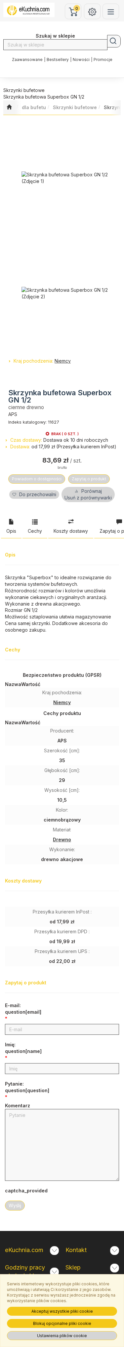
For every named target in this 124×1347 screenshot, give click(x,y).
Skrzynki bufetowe (75, 107)
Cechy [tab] (35, 531)
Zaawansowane (27, 59)
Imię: (23, 1048)
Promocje (103, 59)
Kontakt (76, 1249)
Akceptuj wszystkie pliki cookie (62, 1311)
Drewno (62, 839)
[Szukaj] (114, 41)
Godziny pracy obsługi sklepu (25, 1271)
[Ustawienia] (92, 11)
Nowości (81, 59)
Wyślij (15, 1205)
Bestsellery (58, 59)
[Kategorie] (111, 11)
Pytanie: (27, 1087)
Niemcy (63, 361)
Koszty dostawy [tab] (71, 531)
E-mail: (23, 1009)
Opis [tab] (11, 531)
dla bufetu (34, 107)
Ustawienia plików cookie (62, 1335)
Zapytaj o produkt (89, 478)
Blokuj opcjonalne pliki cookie (62, 1323)
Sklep (73, 1267)
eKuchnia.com (24, 1249)
